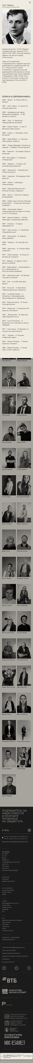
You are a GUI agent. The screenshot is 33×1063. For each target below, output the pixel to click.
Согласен (28, 1056)
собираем (9, 1055)
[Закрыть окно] (30, 2)
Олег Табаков (7, 5)
